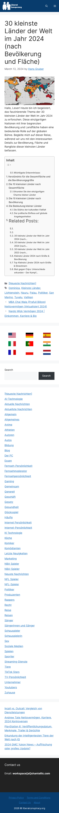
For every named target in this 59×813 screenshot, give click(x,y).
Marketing (11, 558)
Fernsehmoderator (16, 471)
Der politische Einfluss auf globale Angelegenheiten (30, 215)
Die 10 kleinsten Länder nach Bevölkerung (25, 200)
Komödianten (13, 548)
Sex (7, 641)
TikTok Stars (12, 671)
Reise (8, 610)
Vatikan (28, 297)
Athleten (10, 429)
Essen (8, 460)
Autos (8, 440)
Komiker (9, 543)
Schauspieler (12, 630)
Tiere (8, 666)
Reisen (9, 615)
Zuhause (10, 692)
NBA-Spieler (12, 568)
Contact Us (25, 802)
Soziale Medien (14, 646)
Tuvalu (18, 297)
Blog (7, 450)
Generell (10, 491)
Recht (8, 604)
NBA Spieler (12, 563)
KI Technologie (13, 532)
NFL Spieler (12, 579)
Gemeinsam (12, 486)
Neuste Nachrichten (17, 574)
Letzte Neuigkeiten (16, 553)
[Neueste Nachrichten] (22, 283)
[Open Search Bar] (46, 6)
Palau (33, 292)
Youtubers (11, 687)
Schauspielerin (13, 635)
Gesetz (9, 501)
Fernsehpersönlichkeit (18, 476)
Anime (8, 424)
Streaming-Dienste (16, 661)
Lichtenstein (12, 292)
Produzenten (12, 594)
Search (9, 369)
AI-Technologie (14, 398)
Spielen (9, 651)
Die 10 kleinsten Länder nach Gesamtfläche (25, 186)
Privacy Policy (16, 797)
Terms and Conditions (38, 797)
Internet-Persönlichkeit (18, 527)
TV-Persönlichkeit (15, 677)
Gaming (9, 481)
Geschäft (10, 496)
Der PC (9, 455)
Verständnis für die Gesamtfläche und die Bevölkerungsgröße (29, 178)
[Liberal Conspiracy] (12, 6)
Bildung (9, 445)
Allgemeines (12, 419)
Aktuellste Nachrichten (18, 409)
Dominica (14, 288)
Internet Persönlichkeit (18, 522)
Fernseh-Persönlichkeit (18, 465)
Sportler (9, 656)
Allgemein (10, 414)
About (37, 802)
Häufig (9, 517)
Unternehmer (13, 682)
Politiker (43, 292)
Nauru (24, 292)
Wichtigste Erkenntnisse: (27, 172)
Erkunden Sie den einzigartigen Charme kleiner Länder (28, 193)
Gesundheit (12, 507)
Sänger (9, 620)
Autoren (9, 434)
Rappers (10, 599)
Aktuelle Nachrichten (17, 404)
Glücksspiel (11, 512)
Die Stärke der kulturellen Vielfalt (30, 209)
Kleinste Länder (30, 288)
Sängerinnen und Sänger (20, 625)
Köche (8, 538)
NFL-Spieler (12, 584)
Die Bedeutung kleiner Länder (25, 206)
